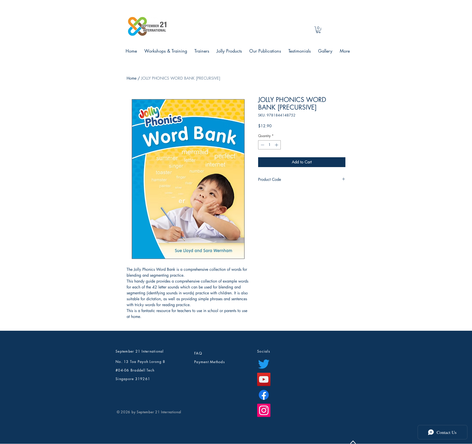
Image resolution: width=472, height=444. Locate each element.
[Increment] (277, 145)
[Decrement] (262, 145)
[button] (318, 30)
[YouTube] (263, 379)
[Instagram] (263, 410)
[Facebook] (263, 394)
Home (131, 78)
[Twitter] (263, 364)
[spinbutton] (269, 145)
